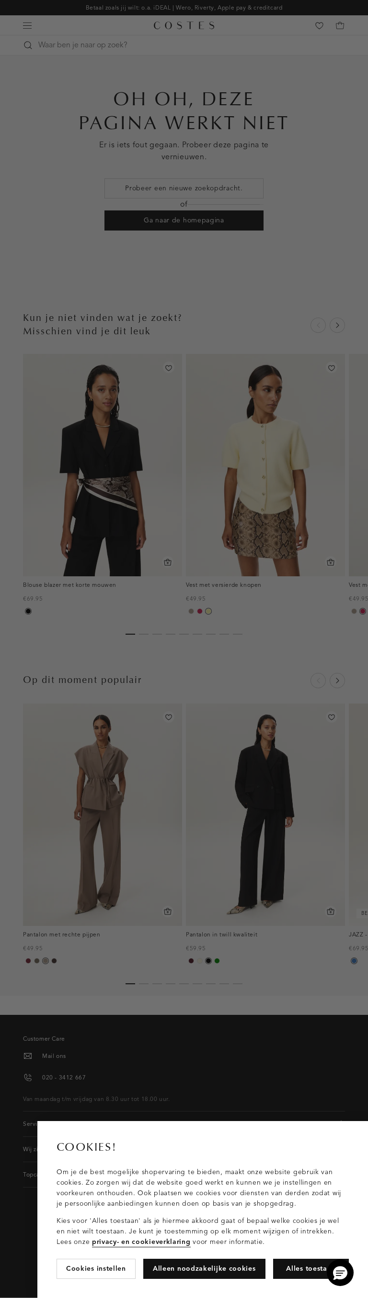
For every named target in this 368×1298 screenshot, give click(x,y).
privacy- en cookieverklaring (141, 1242)
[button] (340, 1272)
